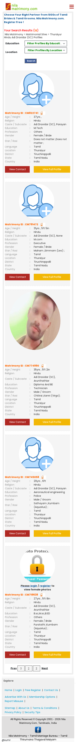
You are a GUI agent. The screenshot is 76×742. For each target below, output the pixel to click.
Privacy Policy (13, 712)
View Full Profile (52, 169)
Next (45, 668)
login (33, 586)
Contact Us (51, 690)
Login (18, 690)
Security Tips (32, 712)
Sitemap (10, 708)
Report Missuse (14, 701)
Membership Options (42, 697)
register (45, 586)
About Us (23, 708)
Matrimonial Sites (36, 34)
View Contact (17, 169)
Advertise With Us (15, 697)
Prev (14, 668)
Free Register (33, 690)
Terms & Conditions (45, 708)
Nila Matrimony (14, 34)
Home (8, 690)
